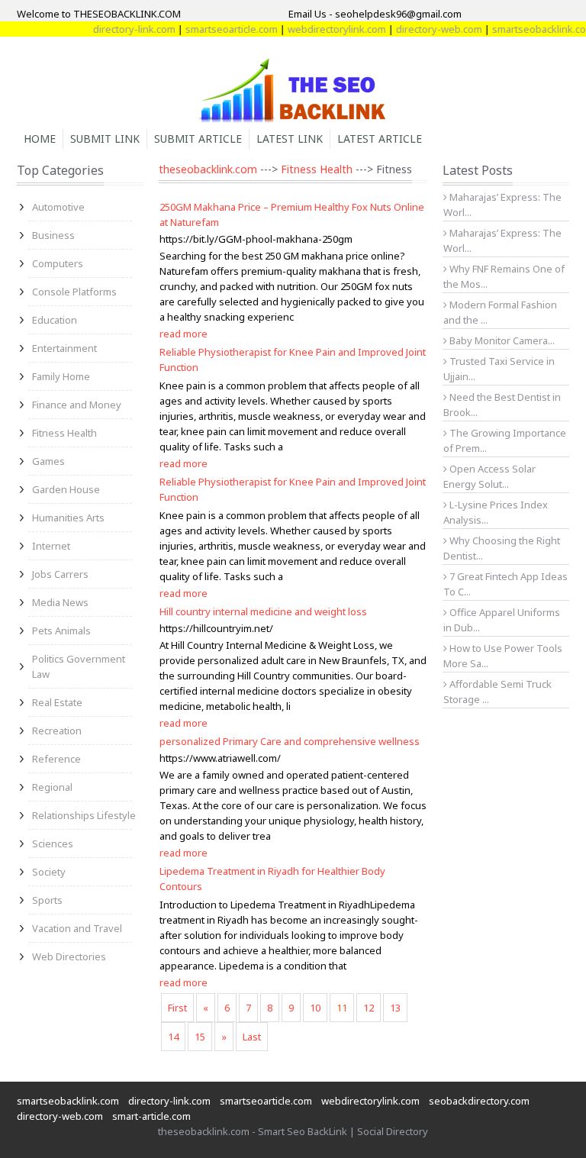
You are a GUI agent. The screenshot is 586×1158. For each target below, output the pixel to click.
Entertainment (64, 348)
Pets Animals (61, 630)
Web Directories (69, 956)
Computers (57, 263)
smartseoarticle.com (221, 29)
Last (252, 1036)
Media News (60, 602)
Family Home (61, 376)
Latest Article (379, 138)
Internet (51, 546)
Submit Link (105, 138)
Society (49, 872)
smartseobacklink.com (532, 29)
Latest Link (289, 138)
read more (183, 333)
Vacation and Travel (77, 928)
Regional (52, 787)
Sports (47, 900)
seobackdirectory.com (479, 1101)
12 (368, 1007)
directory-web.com (428, 29)
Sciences (52, 843)
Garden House (66, 489)
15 (200, 1036)
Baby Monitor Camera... (501, 340)
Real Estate (57, 702)
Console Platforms (74, 291)
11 (341, 1007)
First (177, 1007)
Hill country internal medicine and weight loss (263, 611)
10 (315, 1007)
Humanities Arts (68, 517)
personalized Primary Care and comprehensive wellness (289, 741)
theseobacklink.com (208, 169)
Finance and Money (76, 404)
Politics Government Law (78, 666)
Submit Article (198, 138)
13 (395, 1007)
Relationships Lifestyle (84, 815)
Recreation (57, 730)
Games (48, 461)
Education (54, 320)
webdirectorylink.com (326, 29)
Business (53, 235)
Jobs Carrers (60, 574)
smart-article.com (151, 1116)
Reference (56, 759)
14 (173, 1036)
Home (40, 138)
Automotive (58, 207)
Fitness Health (64, 433)
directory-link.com (123, 29)
